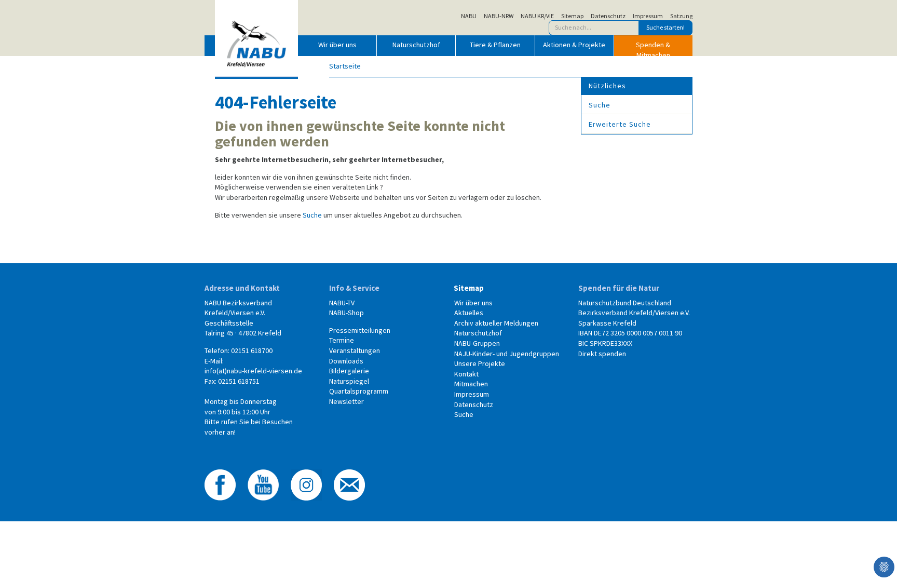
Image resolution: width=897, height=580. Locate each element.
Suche (312, 215)
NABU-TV (342, 302)
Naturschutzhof (416, 44)
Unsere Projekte (479, 363)
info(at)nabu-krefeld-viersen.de (253, 370)
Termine (341, 340)
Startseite (345, 66)
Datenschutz (608, 16)
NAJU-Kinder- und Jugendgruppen (506, 353)
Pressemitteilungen (359, 330)
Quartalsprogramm (358, 391)
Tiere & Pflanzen (495, 44)
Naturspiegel (349, 381)
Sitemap (572, 16)
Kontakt (466, 374)
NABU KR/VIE (537, 16)
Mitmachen (471, 383)
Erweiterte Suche (620, 124)
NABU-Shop (346, 312)
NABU (469, 16)
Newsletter (346, 401)
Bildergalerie (349, 370)
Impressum (648, 16)
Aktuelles (468, 312)
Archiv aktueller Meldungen (496, 323)
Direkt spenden (602, 353)
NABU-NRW (498, 16)
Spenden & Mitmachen (653, 48)
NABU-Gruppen (477, 343)
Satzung (681, 16)
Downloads (346, 361)
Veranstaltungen (354, 350)
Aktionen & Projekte (574, 44)
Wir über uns (337, 44)
